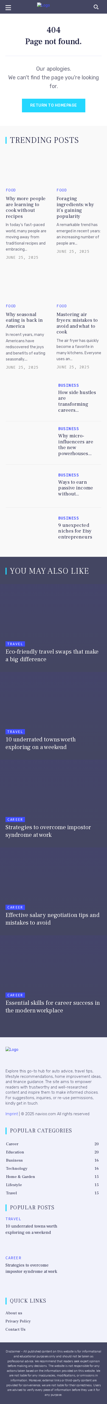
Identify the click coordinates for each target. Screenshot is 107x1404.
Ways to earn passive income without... (75, 488)
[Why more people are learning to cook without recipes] (28, 167)
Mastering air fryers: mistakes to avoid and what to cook (77, 323)
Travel (15, 644)
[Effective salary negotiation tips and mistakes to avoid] (53, 890)
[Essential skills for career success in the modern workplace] (53, 977)
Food (11, 190)
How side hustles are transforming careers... (77, 401)
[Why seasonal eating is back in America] (28, 283)
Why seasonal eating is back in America (24, 320)
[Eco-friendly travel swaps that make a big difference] (53, 626)
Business (68, 385)
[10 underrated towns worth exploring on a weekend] (53, 714)
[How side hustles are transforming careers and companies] (30, 399)
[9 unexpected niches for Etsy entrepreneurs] (30, 529)
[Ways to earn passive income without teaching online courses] (30, 486)
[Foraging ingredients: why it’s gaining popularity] (79, 167)
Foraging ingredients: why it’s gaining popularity (75, 208)
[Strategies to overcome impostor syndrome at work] (53, 802)
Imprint (11, 1114)
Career (15, 819)
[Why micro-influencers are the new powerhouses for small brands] (30, 442)
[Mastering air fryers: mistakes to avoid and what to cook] (79, 283)
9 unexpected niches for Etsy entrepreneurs (75, 531)
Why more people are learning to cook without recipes (26, 208)
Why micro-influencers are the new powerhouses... (75, 445)
